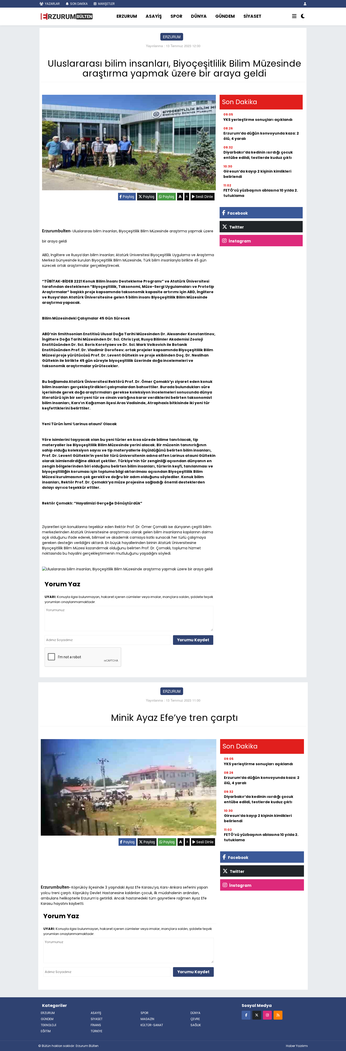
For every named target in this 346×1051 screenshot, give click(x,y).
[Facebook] (246, 1014)
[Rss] (278, 1014)
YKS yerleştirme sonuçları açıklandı (258, 119)
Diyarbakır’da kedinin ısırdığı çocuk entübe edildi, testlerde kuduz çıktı (258, 155)
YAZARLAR (52, 4)
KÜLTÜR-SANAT (152, 1025)
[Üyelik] (305, 4)
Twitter (236, 227)
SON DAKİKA (78, 4)
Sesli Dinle (204, 196)
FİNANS (96, 1025)
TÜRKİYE (96, 1031)
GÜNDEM (225, 16)
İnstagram (239, 241)
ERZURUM (127, 16)
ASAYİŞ (154, 16)
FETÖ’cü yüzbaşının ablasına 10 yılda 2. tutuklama (260, 193)
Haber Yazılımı (297, 1046)
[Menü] (294, 16)
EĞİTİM (46, 1031)
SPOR (176, 16)
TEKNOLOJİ (48, 1025)
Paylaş (128, 196)
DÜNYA (199, 16)
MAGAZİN (147, 1019)
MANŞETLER (106, 4)
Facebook (237, 213)
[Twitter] (256, 1014)
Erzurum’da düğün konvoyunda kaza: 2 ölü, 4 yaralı (261, 136)
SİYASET (252, 16)
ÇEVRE (195, 1019)
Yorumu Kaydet (193, 640)
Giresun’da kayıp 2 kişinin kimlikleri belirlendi (257, 174)
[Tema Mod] (302, 16)
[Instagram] (267, 1014)
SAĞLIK (195, 1025)
